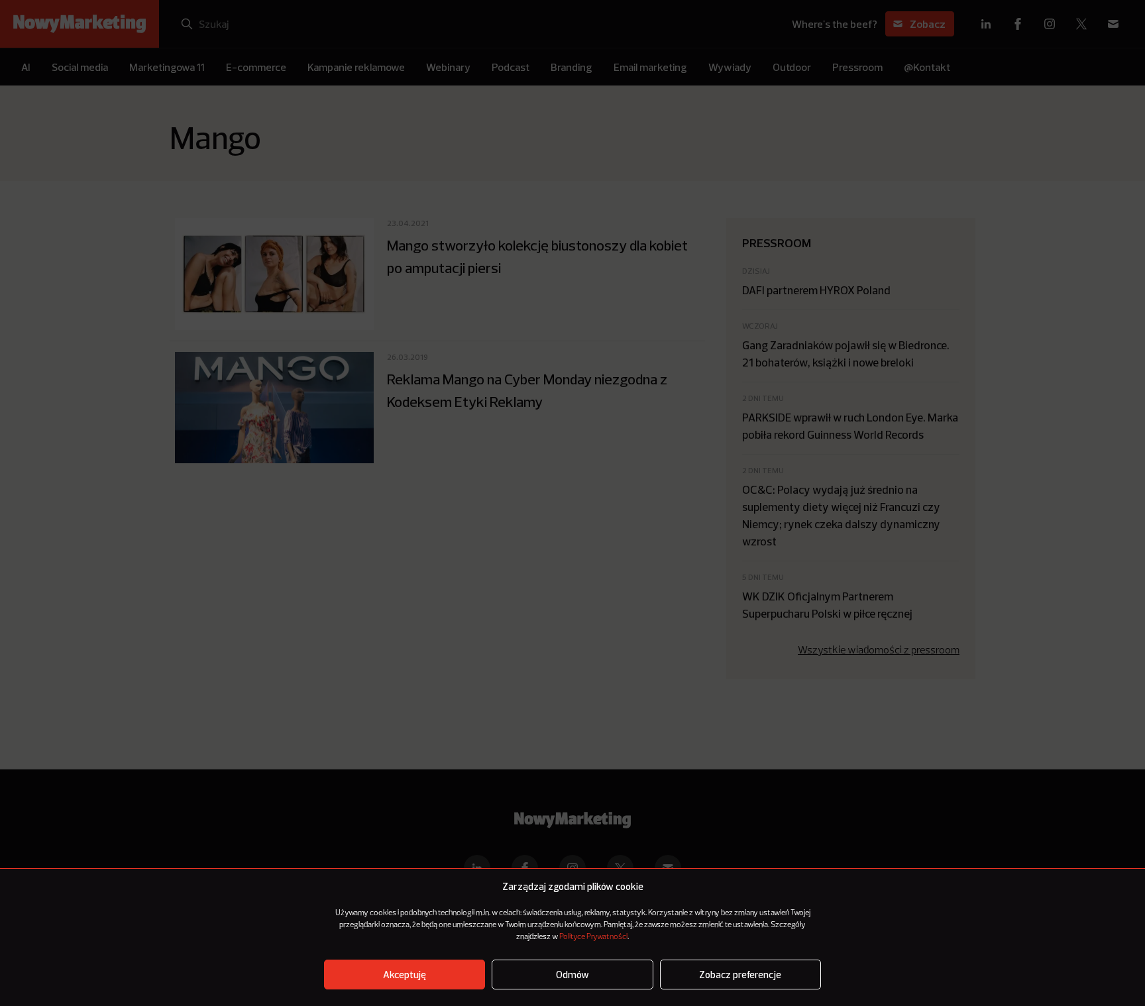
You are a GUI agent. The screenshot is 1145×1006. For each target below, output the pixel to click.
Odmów (572, 974)
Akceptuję (404, 974)
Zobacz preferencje (740, 974)
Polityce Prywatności (593, 937)
